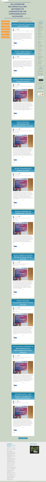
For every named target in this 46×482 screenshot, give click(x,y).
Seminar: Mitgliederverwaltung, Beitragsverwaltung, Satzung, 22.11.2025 (23, 257)
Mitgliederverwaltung (15, 264)
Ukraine (14, 475)
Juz (14, 462)
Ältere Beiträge (23, 438)
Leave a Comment (29, 58)
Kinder (8, 463)
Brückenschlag (10, 451)
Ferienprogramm (11, 455)
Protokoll (12, 468)
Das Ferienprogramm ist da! (40, 39)
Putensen (8, 469)
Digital (20, 58)
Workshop (29, 175)
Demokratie (9, 452)
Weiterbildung (18, 57)
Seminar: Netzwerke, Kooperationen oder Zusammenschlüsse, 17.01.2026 (23, 124)
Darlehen (24, 309)
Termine (15, 57)
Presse (25, 175)
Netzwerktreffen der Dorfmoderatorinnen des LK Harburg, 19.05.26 (40, 46)
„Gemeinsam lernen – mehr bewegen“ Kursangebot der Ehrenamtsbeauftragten (23, 396)
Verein (13, 310)
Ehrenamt (22, 58)
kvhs (23, 175)
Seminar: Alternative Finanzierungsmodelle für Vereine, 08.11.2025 (23, 302)
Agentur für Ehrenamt (16, 58)
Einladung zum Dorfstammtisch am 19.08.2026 (40, 34)
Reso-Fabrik (13, 469)
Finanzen (29, 309)
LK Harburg (13, 467)
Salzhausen (10, 470)
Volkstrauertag (10, 477)
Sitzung (10, 474)
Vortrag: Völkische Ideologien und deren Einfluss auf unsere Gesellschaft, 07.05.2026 (40, 58)
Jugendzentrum (10, 462)
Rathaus (10, 469)
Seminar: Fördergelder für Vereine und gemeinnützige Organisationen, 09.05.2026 (41, 63)
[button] (32, 450)
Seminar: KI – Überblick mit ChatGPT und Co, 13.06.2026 (40, 42)
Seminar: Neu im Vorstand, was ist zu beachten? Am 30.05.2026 (40, 50)
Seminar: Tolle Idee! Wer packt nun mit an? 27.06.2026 (41, 37)
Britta (19, 56)
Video (14, 476)
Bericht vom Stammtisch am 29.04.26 (40, 54)
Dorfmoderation (5, 26)
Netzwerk (8, 468)
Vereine (12, 476)
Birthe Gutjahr (21, 175)
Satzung (19, 264)
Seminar (25, 58)
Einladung (9, 454)
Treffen (11, 475)
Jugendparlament (11, 461)
